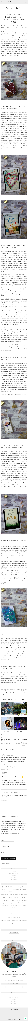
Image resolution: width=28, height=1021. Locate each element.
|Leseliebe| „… (20, 715)
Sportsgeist (14, 877)
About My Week (6, 887)
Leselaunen (4, 895)
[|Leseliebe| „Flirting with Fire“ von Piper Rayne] (7, 723)
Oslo (15, 897)
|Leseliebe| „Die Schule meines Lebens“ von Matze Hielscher (20, 742)
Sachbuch (22, 900)
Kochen (2, 891)
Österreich (15, 908)
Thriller (24, 903)
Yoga (21, 905)
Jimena (3, 754)
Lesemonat (10, 737)
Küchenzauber (23, 892)
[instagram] (1, 1)
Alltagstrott (14, 871)
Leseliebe (19, 14)
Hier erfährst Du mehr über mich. (14, 980)
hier (4, 150)
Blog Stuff (25, 887)
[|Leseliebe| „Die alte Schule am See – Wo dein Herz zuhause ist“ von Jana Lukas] (20, 708)
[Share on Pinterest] (6, 735)
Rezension (5, 900)
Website (3, 852)
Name (3, 840)
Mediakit (14, 924)
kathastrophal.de (8, 1013)
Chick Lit (5, 889)
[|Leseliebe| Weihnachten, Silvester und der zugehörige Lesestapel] (20, 723)
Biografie (21, 887)
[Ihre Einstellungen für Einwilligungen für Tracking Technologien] (25, 1018)
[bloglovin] (6, 1)
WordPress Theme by (14, 1019)
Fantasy (13, 889)
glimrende (14, 8)
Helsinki (17, 889)
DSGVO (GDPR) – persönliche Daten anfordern (14, 920)
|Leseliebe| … (7, 715)
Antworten (5, 769)
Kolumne (6, 892)
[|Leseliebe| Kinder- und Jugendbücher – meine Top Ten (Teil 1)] (7, 708)
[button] (26, 1)
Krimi (10, 892)
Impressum (14, 914)
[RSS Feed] (8, 1)
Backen (13, 887)
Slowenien (7, 903)
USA (11, 905)
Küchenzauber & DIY (14, 873)
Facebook (14, 1009)
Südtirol (20, 903)
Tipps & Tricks (5, 905)
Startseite (17, 1013)
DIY (10, 889)
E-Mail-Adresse (5, 846)
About (23, 1013)
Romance (16, 900)
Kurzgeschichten (15, 891)
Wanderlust (14, 879)
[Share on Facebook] (3, 735)
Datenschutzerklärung (14, 917)
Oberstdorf (10, 897)
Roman (11, 900)
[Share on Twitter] (4, 735)
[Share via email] (2, 735)
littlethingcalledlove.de (13, 767)
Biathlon (16, 887)
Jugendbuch (22, 889)
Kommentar (4, 800)
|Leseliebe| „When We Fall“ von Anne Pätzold (7, 742)
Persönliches (21, 897)
